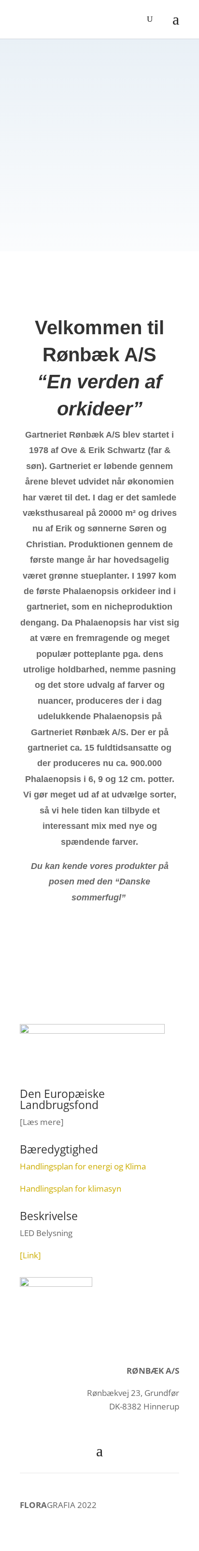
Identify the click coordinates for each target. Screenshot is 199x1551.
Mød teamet (99, 184)
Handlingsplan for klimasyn (70, 1188)
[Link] (30, 1255)
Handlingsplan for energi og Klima (83, 1166)
